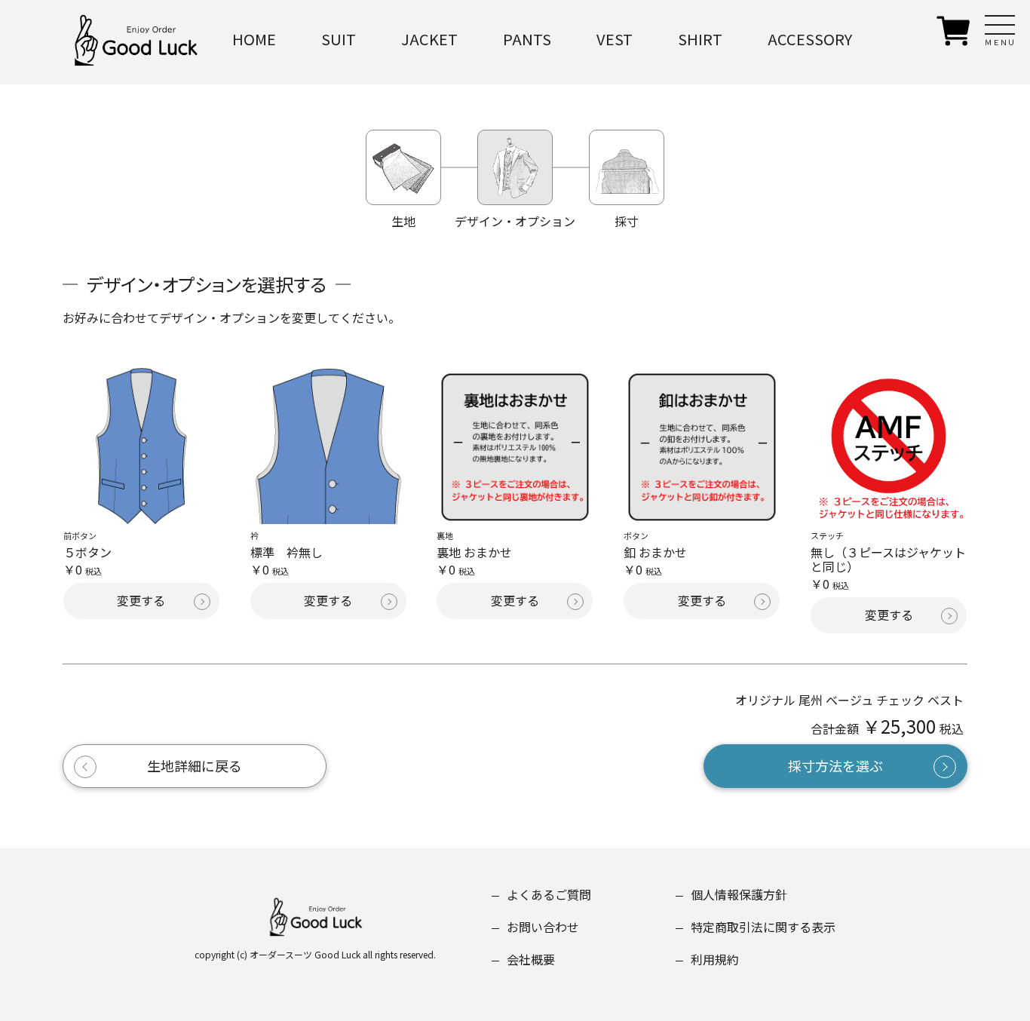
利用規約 (715, 959)
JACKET (429, 39)
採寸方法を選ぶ (835, 765)
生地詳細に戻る (194, 765)
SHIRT (700, 39)
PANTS (527, 39)
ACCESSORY (810, 39)
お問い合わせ (543, 927)
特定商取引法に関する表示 (763, 927)
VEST (614, 39)
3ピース (347, 120)
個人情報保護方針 (739, 894)
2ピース (347, 79)
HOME (254, 39)
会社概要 (531, 959)
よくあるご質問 (549, 894)
